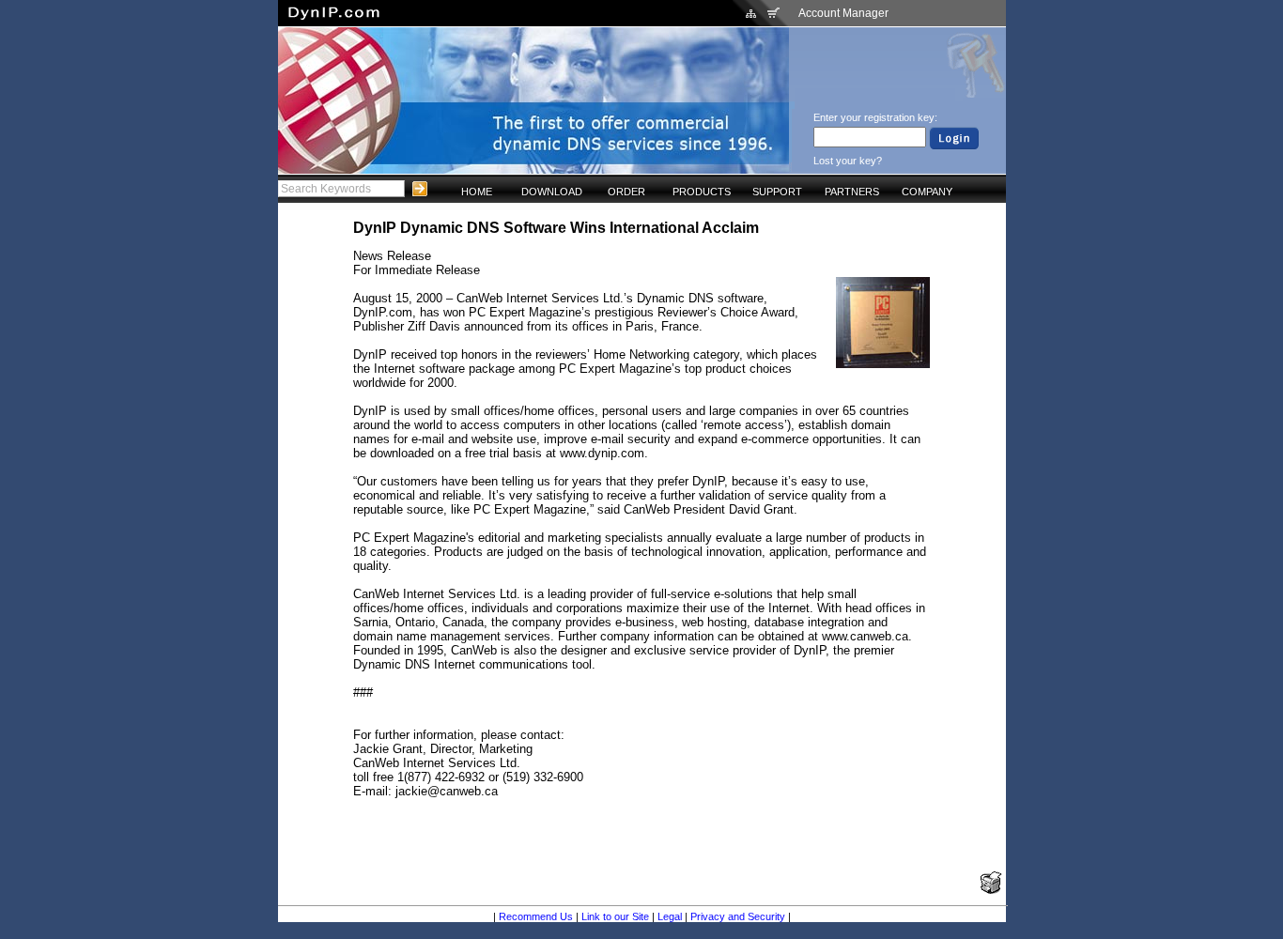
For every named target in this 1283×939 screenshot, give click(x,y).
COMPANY (927, 191)
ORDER (626, 191)
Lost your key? (847, 160)
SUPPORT (777, 191)
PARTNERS (852, 191)
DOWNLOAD (551, 191)
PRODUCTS (701, 191)
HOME (476, 191)
